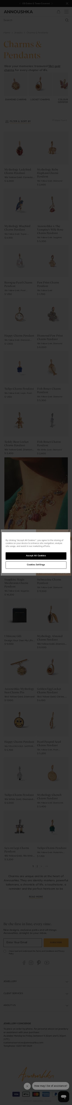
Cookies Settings (36, 565)
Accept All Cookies (36, 556)
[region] (36, 552)
